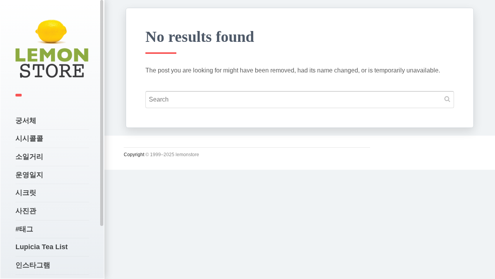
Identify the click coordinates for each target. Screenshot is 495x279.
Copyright (134, 154)
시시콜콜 (29, 138)
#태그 (24, 229)
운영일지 (29, 175)
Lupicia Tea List (41, 247)
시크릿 (25, 192)
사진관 (25, 211)
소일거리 (29, 156)
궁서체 (25, 120)
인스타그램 (32, 265)
